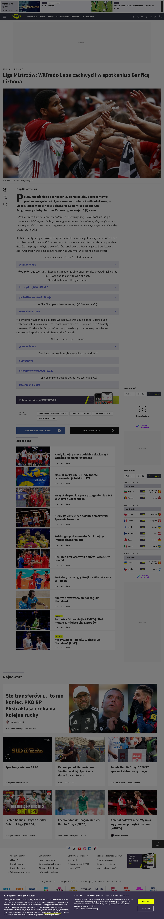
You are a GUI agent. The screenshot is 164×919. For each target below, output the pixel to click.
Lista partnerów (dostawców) (86, 909)
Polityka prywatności (52, 915)
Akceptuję (145, 901)
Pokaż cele (146, 909)
